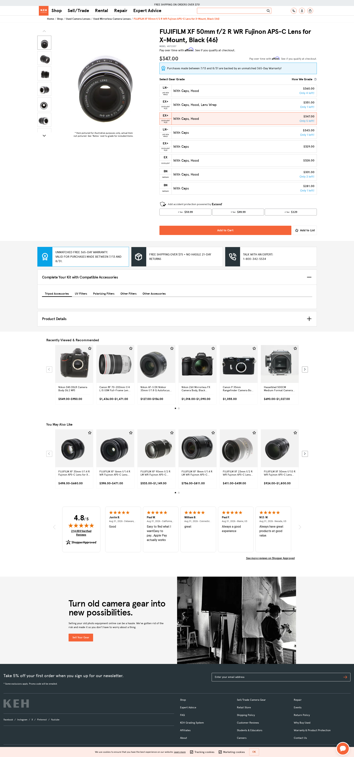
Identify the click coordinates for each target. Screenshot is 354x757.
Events (297, 707)
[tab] (57, 293)
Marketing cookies (234, 752)
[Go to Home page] (44, 11)
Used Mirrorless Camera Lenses (112, 18)
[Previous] (49, 369)
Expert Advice (147, 10)
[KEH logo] (16, 703)
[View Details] (74, 368)
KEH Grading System (192, 722)
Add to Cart (225, 230)
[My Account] (302, 11)
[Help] (294, 11)
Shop (56, 10)
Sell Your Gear (80, 637)
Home (50, 18)
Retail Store (244, 707)
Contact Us (300, 738)
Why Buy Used (302, 722)
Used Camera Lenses (78, 18)
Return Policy (302, 715)
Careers (241, 738)
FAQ (182, 715)
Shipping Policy (246, 715)
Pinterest (42, 719)
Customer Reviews (248, 722)
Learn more (180, 752)
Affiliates (185, 730)
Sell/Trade (78, 10)
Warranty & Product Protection (312, 730)
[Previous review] (54, 527)
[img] (81, 525)
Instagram (22, 719)
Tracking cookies (204, 752)
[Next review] (300, 527)
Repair (120, 10)
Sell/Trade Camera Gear (251, 699)
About (183, 738)
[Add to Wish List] (90, 348)
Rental (101, 10)
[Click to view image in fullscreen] (103, 78)
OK (254, 751)
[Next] (44, 135)
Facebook (8, 719)
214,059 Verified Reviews (82, 532)
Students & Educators (249, 730)
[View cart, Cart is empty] (310, 11)
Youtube (55, 719)
